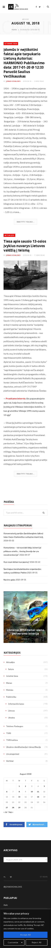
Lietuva (11, 710)
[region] (25, 928)
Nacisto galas (9, 579)
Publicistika (11, 697)
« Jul (5, 812)
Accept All (25, 935)
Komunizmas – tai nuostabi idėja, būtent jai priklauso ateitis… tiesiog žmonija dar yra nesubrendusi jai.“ (22, 551)
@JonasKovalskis (13, 886)
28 (13, 807)
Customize (13, 942)
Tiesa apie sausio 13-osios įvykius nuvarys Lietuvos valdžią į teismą (25, 246)
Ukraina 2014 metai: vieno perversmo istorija (25, 631)
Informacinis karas (16, 704)
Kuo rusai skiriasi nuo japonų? (16, 562)
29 (19, 807)
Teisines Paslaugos (14, 726)
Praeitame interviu (16, 398)
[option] (25, 617)
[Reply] (4, 877)
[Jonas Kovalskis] (18, 7)
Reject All (36, 942)
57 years (43, 877)
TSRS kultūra (12, 740)
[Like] (11, 877)
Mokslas (9, 690)
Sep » (10, 812)
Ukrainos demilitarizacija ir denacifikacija (23, 747)
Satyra (11, 669)
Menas (9, 683)
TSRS (8, 733)
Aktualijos (9, 235)
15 (19, 797)
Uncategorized (12, 754)
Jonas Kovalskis (13, 81)
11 (38, 791)
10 (32, 791)
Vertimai (9, 761)
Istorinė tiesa (11, 43)
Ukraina (25, 624)
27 (7, 807)
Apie (6, 905)
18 (38, 797)
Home (14, 29)
